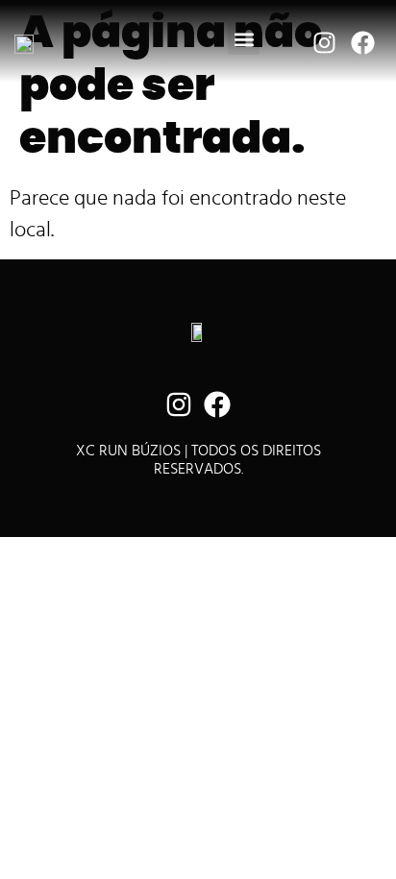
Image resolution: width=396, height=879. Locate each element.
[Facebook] (362, 42)
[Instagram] (324, 42)
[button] (244, 39)
